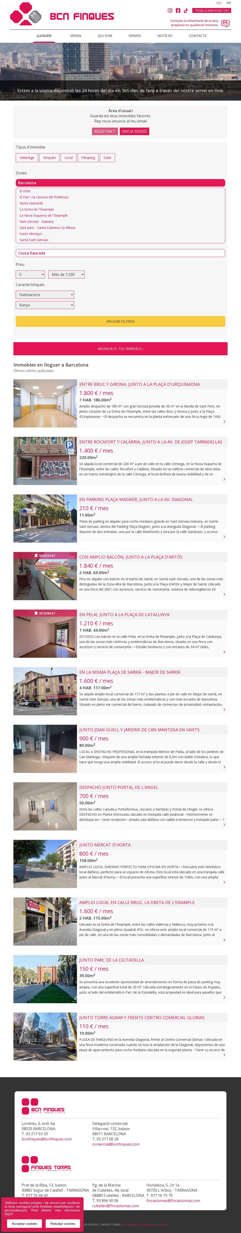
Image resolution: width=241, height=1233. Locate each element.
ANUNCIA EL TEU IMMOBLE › (120, 348)
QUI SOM (105, 35)
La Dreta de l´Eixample (37, 209)
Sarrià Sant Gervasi (34, 240)
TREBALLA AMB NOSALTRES (212, 10)
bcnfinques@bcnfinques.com (47, 1139)
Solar (107, 157)
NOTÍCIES (165, 35)
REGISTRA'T (105, 131)
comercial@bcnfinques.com (116, 1144)
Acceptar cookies (24, 1223)
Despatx (49, 157)
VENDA (75, 35)
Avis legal (128, 1224)
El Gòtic (25, 191)
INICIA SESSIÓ (134, 131)
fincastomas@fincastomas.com (173, 1200)
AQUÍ (9, 1214)
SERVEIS (135, 35)
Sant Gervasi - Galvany (37, 221)
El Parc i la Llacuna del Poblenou (44, 197)
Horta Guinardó (31, 203)
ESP (229, 3)
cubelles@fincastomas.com (115, 1205)
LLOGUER (44, 35)
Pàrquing (88, 157)
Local (68, 157)
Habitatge (27, 157)
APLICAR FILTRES (120, 321)
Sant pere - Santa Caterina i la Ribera (47, 227)
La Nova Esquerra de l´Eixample (44, 215)
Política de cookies (144, 1224)
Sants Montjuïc (31, 233)
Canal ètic (162, 1224)
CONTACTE (198, 35)
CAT (219, 3)
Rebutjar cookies (62, 1223)
